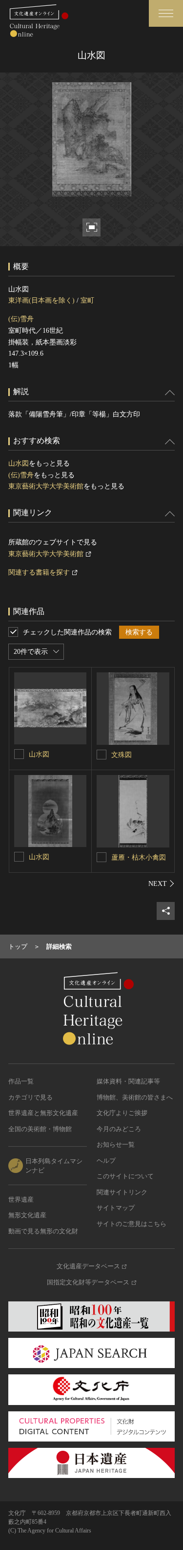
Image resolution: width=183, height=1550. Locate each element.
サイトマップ (116, 1207)
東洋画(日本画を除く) (41, 300)
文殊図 (121, 754)
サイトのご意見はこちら (131, 1223)
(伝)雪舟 (21, 319)
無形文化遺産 (27, 1215)
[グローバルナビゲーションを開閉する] (166, 13)
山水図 (18, 463)
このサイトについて (125, 1176)
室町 (87, 300)
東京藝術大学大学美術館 (45, 486)
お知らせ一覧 (116, 1144)
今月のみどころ (119, 1129)
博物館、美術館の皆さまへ (135, 1097)
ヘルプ (106, 1160)
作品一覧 (21, 1081)
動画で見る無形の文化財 (43, 1231)
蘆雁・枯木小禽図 (138, 857)
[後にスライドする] (161, 883)
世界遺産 (21, 1199)
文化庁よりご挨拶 (122, 1113)
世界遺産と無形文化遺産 (43, 1113)
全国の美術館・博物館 (40, 1129)
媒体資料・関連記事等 (128, 1081)
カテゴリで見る (30, 1097)
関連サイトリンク (122, 1192)
